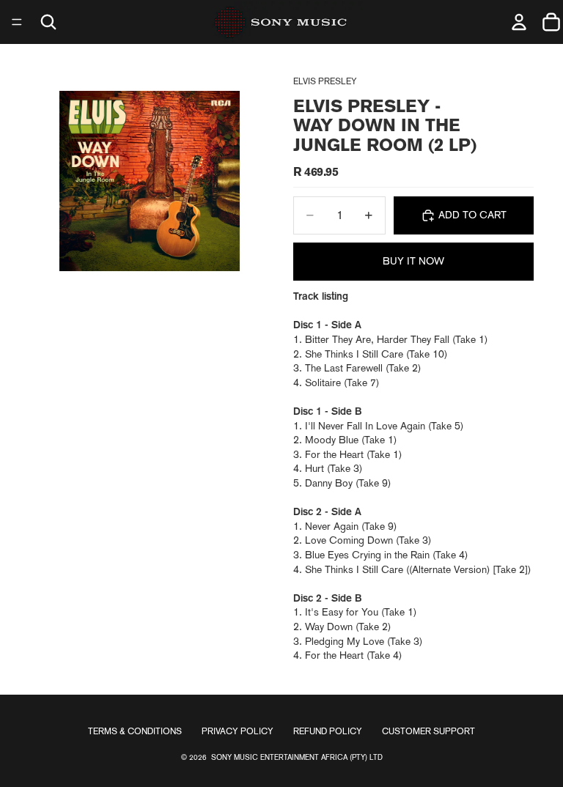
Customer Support (428, 731)
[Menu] (17, 22)
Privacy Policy (237, 731)
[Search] (48, 22)
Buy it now (413, 261)
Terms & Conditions (135, 731)
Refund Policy (327, 731)
